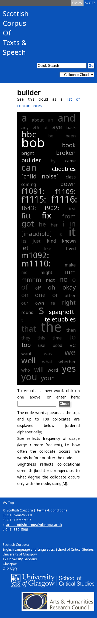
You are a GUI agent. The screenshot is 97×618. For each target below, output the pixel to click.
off (38, 288)
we (70, 352)
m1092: (35, 255)
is (60, 234)
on (25, 295)
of (24, 287)
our (24, 303)
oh (51, 287)
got (27, 223)
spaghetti (62, 312)
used (57, 345)
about (38, 120)
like (47, 248)
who (25, 370)
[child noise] (40, 176)
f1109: (65, 191)
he (42, 224)
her (54, 225)
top (26, 345)
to (72, 337)
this (41, 338)
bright (27, 153)
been (70, 136)
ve (73, 345)
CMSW (77, 3)
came (70, 161)
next (50, 280)
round (27, 312)
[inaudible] (36, 233)
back (71, 127)
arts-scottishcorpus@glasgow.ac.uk (34, 524)
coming (28, 184)
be (50, 136)
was (48, 354)
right (69, 302)
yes (69, 368)
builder (31, 160)
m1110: (41, 263)
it (72, 231)
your (47, 378)
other (70, 295)
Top (10, 502)
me (24, 272)
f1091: (36, 191)
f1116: (64, 199)
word (53, 370)
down (68, 184)
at (46, 127)
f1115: (34, 199)
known (69, 241)
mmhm (31, 279)
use (41, 345)
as (36, 127)
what (47, 362)
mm (70, 272)
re (53, 303)
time (57, 338)
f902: (54, 208)
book (69, 145)
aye (57, 127)
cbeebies (64, 168)
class (71, 177)
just (36, 241)
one (40, 295)
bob (33, 142)
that (28, 328)
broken (66, 152)
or (55, 295)
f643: (31, 208)
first (71, 208)
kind (51, 241)
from (69, 216)
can (29, 167)
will (39, 369)
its (23, 241)
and (67, 118)
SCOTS (90, 3)
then (71, 330)
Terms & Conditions (51, 510)
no (63, 279)
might (46, 272)
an (50, 120)
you (29, 377)
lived (71, 248)
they (25, 338)
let (25, 248)
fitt (26, 216)
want (26, 354)
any (25, 127)
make (70, 265)
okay (69, 287)
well (28, 360)
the (51, 326)
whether (67, 362)
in (72, 223)
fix (46, 215)
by (53, 161)
